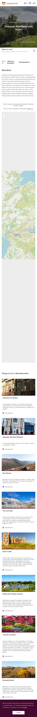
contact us (30, 108)
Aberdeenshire (24, 62)
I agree (18, 712)
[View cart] (30, 3)
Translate (25, 12)
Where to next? (7, 49)
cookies (25, 707)
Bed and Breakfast (10, 62)
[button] (4, 114)
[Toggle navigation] (34, 3)
